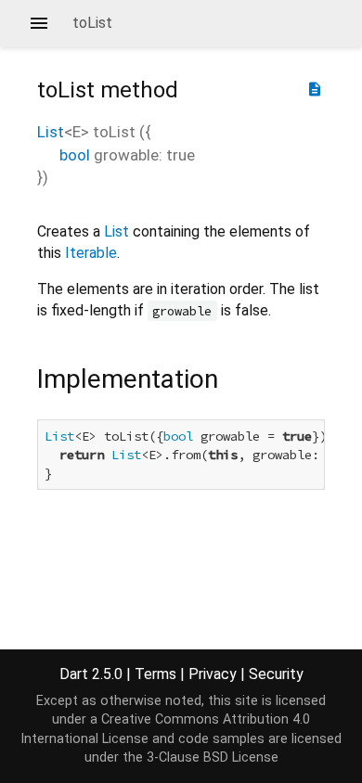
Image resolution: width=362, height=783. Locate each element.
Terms (155, 674)
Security (276, 674)
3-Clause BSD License (212, 757)
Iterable (91, 253)
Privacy (212, 674)
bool (74, 155)
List (50, 131)
